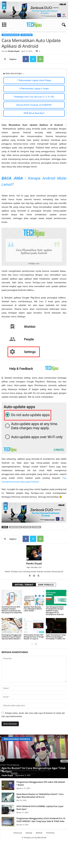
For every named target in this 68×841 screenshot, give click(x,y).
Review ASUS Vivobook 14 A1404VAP (34, 105)
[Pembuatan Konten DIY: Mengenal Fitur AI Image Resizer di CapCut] (34, 625)
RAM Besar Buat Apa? (34, 113)
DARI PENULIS (46, 584)
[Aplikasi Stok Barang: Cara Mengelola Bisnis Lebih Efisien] (34, 597)
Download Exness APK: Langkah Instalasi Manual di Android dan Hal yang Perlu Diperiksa (12, 610)
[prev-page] (32, 644)
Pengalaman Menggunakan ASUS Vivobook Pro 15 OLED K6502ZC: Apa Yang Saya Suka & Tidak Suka (40, 820)
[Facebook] (26, 59)
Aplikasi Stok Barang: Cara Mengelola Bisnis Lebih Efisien (33, 609)
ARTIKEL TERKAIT (24, 584)
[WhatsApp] (40, 59)
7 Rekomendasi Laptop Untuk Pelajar (34, 80)
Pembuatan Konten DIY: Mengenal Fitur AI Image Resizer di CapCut (34, 637)
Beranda (5, 32)
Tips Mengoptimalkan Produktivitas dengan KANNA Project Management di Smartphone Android (55, 611)
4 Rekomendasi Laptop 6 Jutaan (34, 88)
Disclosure (18, 833)
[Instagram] (34, 576)
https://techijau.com (34, 567)
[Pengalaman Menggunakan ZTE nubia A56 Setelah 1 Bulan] (8, 785)
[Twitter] (33, 59)
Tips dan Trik (26, 35)
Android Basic (15, 527)
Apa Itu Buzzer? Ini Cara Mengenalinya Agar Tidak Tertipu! (34, 769)
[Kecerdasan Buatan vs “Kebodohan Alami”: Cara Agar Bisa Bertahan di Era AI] (8, 797)
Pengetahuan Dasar (18, 32)
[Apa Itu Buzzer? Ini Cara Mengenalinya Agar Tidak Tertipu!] (34, 756)
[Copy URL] (47, 59)
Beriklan (39, 833)
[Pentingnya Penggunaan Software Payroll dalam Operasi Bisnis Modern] (12, 625)
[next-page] (35, 644)
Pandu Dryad (13, 51)
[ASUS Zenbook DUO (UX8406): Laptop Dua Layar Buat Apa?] (8, 809)
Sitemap (29, 833)
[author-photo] (34, 552)
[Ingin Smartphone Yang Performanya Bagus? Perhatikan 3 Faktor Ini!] (56, 625)
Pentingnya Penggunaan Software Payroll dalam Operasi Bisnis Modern (12, 637)
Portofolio (50, 833)
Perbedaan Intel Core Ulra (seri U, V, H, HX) (34, 97)
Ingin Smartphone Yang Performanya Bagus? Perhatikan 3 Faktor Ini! (55, 637)
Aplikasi (27, 527)
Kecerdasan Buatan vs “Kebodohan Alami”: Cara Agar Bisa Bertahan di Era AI (40, 795)
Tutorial (36, 527)
